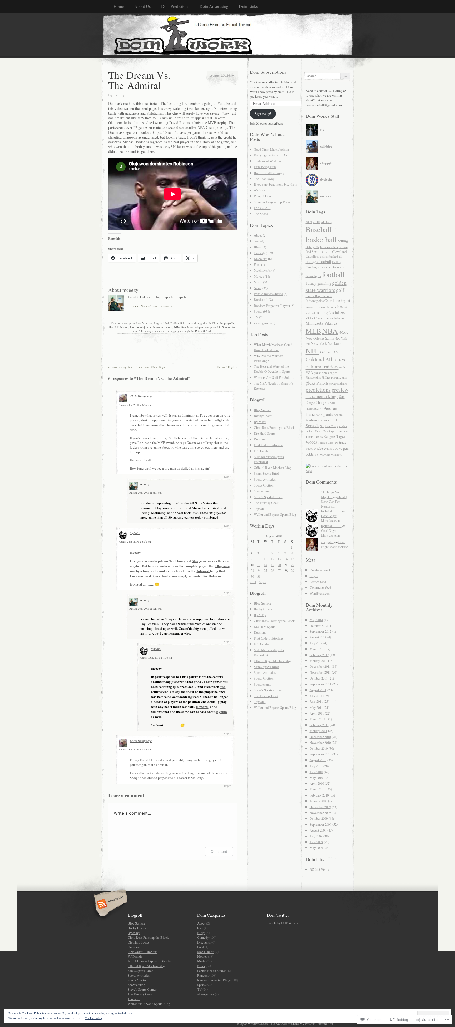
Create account (320, 570)
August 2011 (318, 689)
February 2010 (319, 795)
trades (309, 448)
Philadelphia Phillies (318, 377)
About (258, 235)
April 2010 (317, 783)
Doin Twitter (278, 915)
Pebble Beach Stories (268, 293)
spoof (332, 419)
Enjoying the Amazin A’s (271, 155)
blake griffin (312, 247)
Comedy (259, 252)
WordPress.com (320, 593)
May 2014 (316, 619)
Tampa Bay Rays (324, 431)
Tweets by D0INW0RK (282, 923)
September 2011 (320, 684)
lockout (310, 313)
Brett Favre (324, 252)
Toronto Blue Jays (328, 442)
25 (265, 570)
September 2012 (320, 631)
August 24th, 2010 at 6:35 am (135, 405)
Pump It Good (263, 196)
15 (292, 559)
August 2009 (318, 830)
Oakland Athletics (325, 359)
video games (262, 323)
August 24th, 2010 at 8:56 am (135, 541)
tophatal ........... (331, 511)
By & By (260, 421)
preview (340, 389)
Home (118, 6)
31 (258, 576)
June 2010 (316, 771)
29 (292, 570)
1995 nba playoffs (223, 323)
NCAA (343, 332)
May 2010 (316, 777)
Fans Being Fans (265, 166)
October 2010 (319, 748)
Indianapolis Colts (319, 300)
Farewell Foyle (227, 367)
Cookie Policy (93, 1018)
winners (336, 454)
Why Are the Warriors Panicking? (268, 358)
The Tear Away (264, 178)
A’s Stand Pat (263, 190)
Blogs (258, 247)
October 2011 (319, 678)
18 (265, 564)
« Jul (253, 581)
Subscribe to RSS (109, 904)
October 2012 (319, 625)
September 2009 (320, 824)
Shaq (196, 560)
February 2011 (319, 725)
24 (258, 570)
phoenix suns (339, 377)
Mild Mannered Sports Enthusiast (150, 961)
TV (256, 317)
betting (343, 240)
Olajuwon (222, 565)
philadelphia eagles (325, 373)
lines (342, 306)
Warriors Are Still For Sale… (274, 377)
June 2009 (316, 841)
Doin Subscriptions (268, 72)
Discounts (260, 258)
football (333, 274)
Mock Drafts (262, 270)
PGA (309, 372)
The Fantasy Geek (266, 502)
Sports (226, 327)
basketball (321, 239)
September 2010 (320, 754)
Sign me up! (263, 113)
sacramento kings (322, 396)
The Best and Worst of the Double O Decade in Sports (272, 369)
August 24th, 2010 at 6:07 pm (145, 492)
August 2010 (318, 760)
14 (286, 559)
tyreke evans (323, 448)
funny (311, 283)
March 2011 (317, 719)
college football (318, 261)
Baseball (319, 229)
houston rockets (162, 327)
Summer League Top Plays (272, 202)
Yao (223, 686)
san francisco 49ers (320, 405)
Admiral (203, 570)
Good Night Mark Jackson (271, 149)
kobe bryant (341, 300)
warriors (325, 454)
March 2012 (317, 649)
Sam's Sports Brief (266, 473)
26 (272, 570)
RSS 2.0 (200, 331)
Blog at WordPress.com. (253, 1023)
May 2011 (316, 707)
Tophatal (260, 508)
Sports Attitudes (265, 479)
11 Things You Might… (330, 494)
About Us (142, 6)
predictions (318, 389)
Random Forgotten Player (271, 305)
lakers (309, 307)
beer (257, 241)
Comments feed (320, 587)
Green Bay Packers (319, 295)
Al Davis (326, 222)
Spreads (312, 425)
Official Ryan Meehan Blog (272, 467)
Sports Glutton (263, 485)
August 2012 (318, 637)
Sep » (262, 581)
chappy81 (327, 541)
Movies (259, 276)
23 (252, 570)
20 (279, 564)
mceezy (119, 94)
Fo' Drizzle (261, 451)
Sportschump (262, 491)
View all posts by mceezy (156, 306)
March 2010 (317, 789)
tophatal (135, 533)
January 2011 (318, 730)
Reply (227, 476)
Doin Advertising (214, 6)
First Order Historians (268, 445)
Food (257, 264)
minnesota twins (334, 318)
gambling (324, 283)
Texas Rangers (324, 436)
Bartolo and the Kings (269, 172)
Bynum (221, 711)
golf (340, 290)
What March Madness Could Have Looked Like (273, 347)
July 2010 (316, 766)
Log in (314, 575)
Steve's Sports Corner (268, 496)
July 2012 (316, 643)
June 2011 (316, 701)
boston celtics (329, 247)
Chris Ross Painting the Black (274, 427)
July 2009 (316, 836)
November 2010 (320, 742)
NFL (312, 351)
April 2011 (317, 713)
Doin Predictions (175, 6)
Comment (219, 851)
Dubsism (260, 439)
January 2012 (318, 660)
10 (258, 559)
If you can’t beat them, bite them (275, 184)
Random (259, 299)
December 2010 (320, 736)
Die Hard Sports (264, 433)
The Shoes (261, 213)
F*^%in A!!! (262, 207)
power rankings (338, 383)
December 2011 (320, 666)
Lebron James (324, 306)
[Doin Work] (227, 35)
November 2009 (320, 812)
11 (265, 559)
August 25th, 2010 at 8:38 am (156, 657)
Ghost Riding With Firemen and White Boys (136, 367)
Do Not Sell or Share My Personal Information (302, 1023)
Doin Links (248, 6)
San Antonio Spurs (192, 327)
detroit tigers (313, 276)
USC (335, 448)
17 (258, 564)
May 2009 (316, 847)
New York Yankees (326, 343)
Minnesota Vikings (321, 323)
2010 (316, 221)
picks (311, 383)
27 (279, 570)
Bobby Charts (263, 415)
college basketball (331, 256)
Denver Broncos (332, 266)
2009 (309, 222)
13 (279, 559)
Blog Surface (262, 409)
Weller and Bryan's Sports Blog (275, 514)
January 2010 (318, 801)
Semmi (131, 151)
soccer (322, 420)
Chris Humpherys (141, 396)
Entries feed (318, 581)
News (257, 288)
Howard (202, 706)
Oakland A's (329, 352)
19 (272, 564)
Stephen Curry (329, 426)
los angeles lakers (330, 313)
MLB (313, 331)
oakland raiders (322, 366)
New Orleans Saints (320, 338)
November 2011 (320, 672)
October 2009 (319, 818)
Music (258, 282)
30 (252, 576)
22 (292, 564)
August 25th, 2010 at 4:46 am (135, 749)
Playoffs (322, 383)
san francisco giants (321, 411)
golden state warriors (326, 286)
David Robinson (118, 327)
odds (342, 367)
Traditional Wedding (267, 161)
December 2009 (320, 806)
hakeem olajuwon (141, 327)
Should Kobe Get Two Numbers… (334, 501)
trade (342, 442)
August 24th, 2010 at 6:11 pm (145, 608)
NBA (177, 327)
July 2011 (316, 695)
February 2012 (319, 654)
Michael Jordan (314, 318)
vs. (317, 454)
